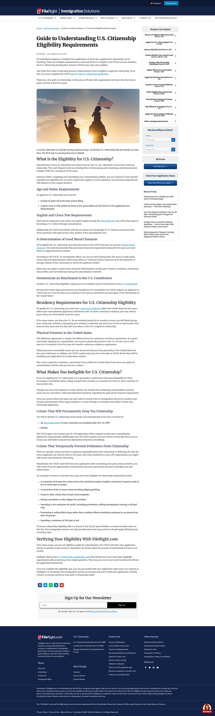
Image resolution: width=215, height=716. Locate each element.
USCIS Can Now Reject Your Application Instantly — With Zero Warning (160, 205)
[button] (40, 585)
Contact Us (145, 18)
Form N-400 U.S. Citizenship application (89, 74)
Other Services (86, 18)
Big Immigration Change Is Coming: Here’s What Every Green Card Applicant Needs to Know (159, 234)
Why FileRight (108, 18)
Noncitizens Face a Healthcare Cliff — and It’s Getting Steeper (159, 197)
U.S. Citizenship (45, 18)
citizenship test (107, 221)
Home (39, 28)
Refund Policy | (67, 712)
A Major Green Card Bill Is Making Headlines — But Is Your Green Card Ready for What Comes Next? (159, 224)
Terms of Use (95, 611)
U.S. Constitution (129, 284)
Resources (127, 18)
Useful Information (51, 28)
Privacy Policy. (111, 611)
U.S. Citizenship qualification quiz (74, 557)
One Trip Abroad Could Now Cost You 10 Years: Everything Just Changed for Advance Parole (160, 214)
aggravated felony (52, 423)
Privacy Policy (141, 694)
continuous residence (90, 308)
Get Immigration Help (166, 18)
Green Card (66, 18)
